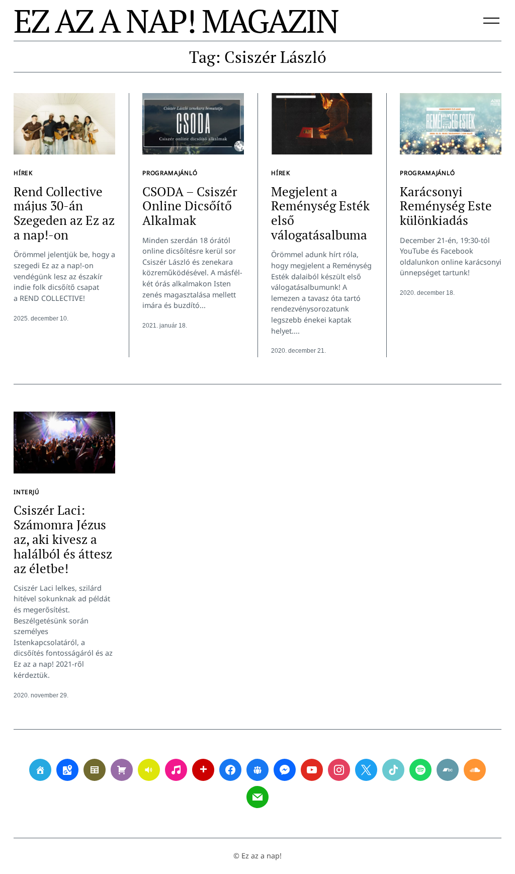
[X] (366, 769)
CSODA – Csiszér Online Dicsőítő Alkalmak (189, 206)
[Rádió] (148, 769)
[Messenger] (284, 769)
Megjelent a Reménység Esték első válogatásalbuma (320, 213)
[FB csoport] (257, 769)
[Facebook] (230, 769)
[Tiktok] (393, 769)
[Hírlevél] (257, 797)
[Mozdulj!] (203, 769)
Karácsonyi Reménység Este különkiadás (446, 206)
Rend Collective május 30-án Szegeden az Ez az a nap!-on (64, 213)
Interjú (27, 492)
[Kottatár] (176, 769)
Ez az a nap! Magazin (176, 21)
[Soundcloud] (474, 769)
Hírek (23, 173)
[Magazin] (94, 769)
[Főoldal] (40, 769)
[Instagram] (339, 769)
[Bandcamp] (447, 769)
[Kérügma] (121, 769)
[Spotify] (420, 769)
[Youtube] (311, 769)
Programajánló (170, 173)
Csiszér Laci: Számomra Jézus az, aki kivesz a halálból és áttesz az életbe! (63, 539)
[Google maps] (67, 769)
